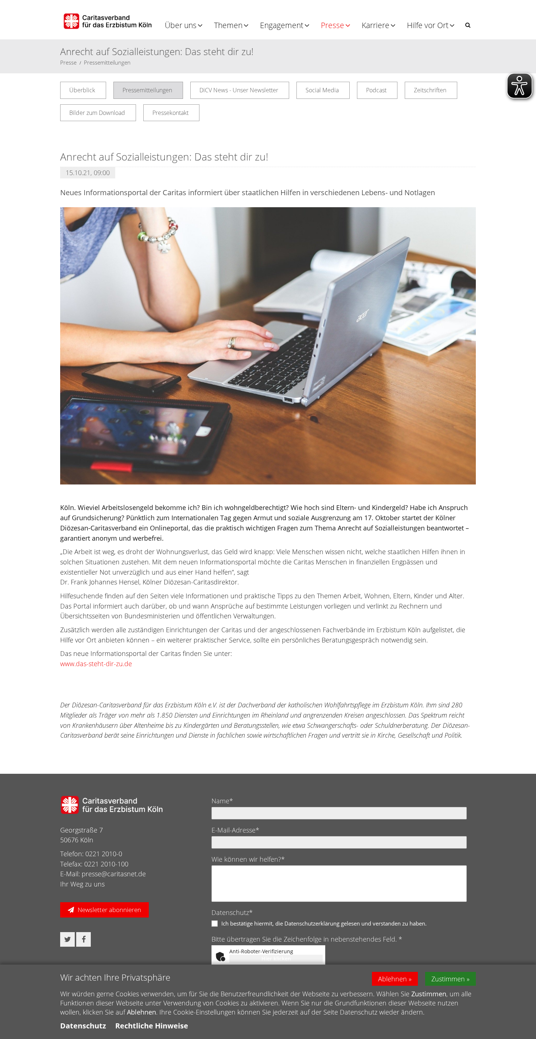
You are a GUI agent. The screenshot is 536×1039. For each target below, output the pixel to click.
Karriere (375, 25)
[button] (468, 25)
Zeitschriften (430, 90)
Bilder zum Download (97, 113)
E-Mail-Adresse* (235, 830)
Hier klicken (276, 958)
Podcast (376, 90)
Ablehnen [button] (392, 978)
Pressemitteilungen (107, 62)
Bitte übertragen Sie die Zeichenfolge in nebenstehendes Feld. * (306, 939)
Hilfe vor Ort (427, 25)
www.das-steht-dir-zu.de (96, 663)
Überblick (82, 90)
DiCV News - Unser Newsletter (238, 90)
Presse (332, 25)
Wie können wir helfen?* (248, 859)
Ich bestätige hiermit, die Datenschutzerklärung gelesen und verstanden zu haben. (324, 923)
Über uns (181, 25)
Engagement (281, 25)
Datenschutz (83, 1026)
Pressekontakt (170, 113)
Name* (222, 800)
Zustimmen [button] (448, 978)
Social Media (322, 90)
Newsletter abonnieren (109, 909)
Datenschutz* (232, 912)
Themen (228, 25)
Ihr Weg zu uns (82, 884)
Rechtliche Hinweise (151, 1026)
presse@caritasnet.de (114, 873)
